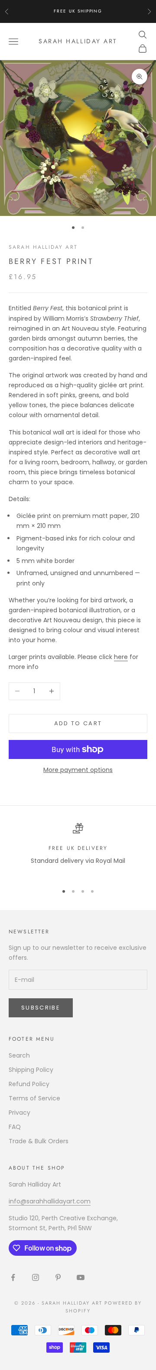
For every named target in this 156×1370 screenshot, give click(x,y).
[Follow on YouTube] (80, 1277)
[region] (78, 849)
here (121, 657)
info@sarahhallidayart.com (50, 1201)
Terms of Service (34, 1098)
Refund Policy (29, 1084)
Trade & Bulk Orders (38, 1141)
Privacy (19, 1112)
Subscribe (40, 1007)
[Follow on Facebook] (13, 1277)
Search (19, 1055)
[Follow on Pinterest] (58, 1277)
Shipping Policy (31, 1069)
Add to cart (78, 723)
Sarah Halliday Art (43, 247)
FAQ (15, 1126)
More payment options (78, 769)
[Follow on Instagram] (35, 1277)
